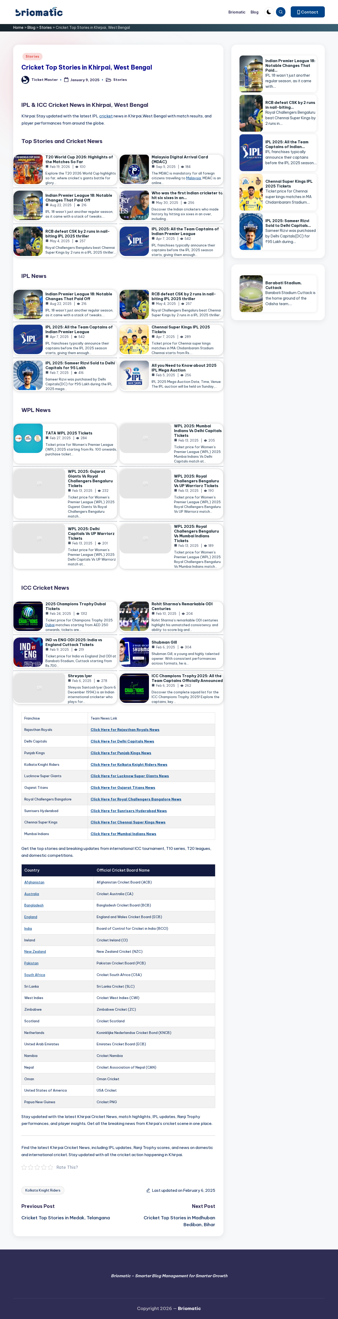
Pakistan (31, 963)
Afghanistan (34, 882)
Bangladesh (34, 905)
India (28, 928)
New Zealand (35, 951)
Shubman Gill (164, 642)
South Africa (34, 975)
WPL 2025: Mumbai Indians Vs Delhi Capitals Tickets (198, 431)
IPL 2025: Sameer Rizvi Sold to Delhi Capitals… (288, 223)
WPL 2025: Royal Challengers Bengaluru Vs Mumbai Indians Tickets (196, 533)
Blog (31, 27)
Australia (31, 894)
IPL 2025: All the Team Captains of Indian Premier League (185, 231)
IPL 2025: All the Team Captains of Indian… (286, 144)
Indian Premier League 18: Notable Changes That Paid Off (78, 198)
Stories (45, 27)
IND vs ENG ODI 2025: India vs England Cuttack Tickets (73, 642)
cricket (106, 115)
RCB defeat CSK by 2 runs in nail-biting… (290, 105)
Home (18, 27)
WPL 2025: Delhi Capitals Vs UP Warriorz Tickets (91, 533)
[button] (308, 11)
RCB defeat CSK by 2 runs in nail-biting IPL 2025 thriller (77, 234)
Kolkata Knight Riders (42, 1190)
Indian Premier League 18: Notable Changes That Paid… (290, 65)
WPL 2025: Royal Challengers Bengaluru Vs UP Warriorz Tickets (196, 481)
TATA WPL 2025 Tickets (68, 433)
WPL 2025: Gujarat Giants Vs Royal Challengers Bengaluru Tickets (90, 478)
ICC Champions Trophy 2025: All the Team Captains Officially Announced (187, 678)
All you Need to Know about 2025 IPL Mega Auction (184, 368)
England (30, 917)
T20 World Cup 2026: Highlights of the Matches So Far (79, 159)
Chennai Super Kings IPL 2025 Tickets (289, 184)
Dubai (50, 625)
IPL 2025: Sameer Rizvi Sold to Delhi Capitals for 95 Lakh (80, 365)
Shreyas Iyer (80, 676)
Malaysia (193, 178)
